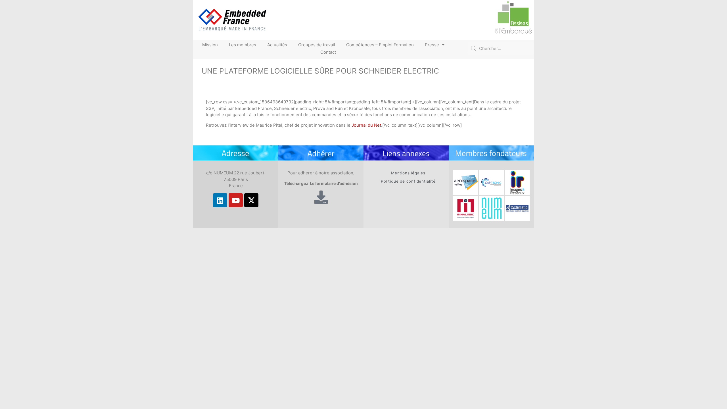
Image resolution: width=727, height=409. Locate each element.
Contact (328, 52)
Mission (210, 44)
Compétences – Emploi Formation (380, 44)
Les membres (242, 44)
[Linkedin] (220, 200)
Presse (432, 44)
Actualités (277, 44)
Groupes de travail (316, 44)
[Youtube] (236, 200)
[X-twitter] (251, 200)
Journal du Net (366, 125)
